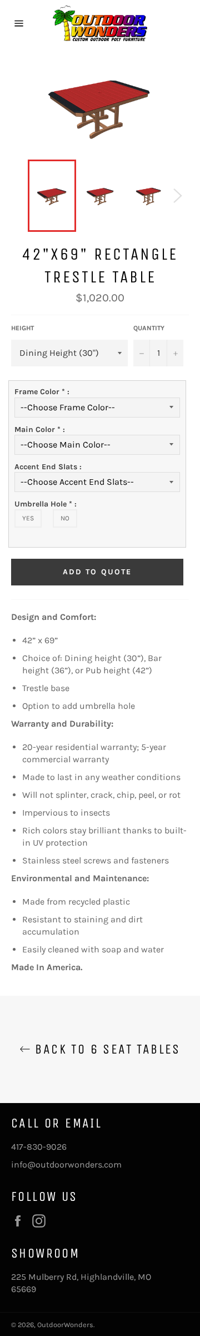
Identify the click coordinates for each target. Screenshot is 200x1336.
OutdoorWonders (65, 1324)
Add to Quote (97, 572)
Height (22, 328)
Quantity (148, 328)
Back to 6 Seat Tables (106, 1049)
